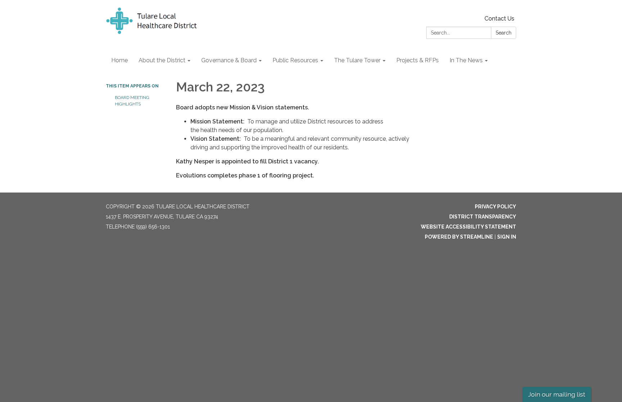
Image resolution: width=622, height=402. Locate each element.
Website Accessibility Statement (468, 227)
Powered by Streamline (459, 237)
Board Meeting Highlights (132, 101)
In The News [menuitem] (466, 60)
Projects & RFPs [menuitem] (417, 60)
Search (503, 33)
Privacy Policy (495, 206)
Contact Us (499, 18)
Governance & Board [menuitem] (229, 60)
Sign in (506, 237)
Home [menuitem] (119, 60)
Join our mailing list (556, 394)
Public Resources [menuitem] (295, 60)
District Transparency (482, 217)
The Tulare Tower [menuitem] (357, 60)
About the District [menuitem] (162, 60)
